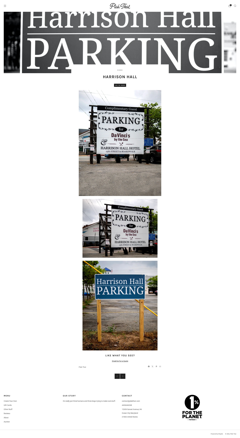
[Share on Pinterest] (156, 366)
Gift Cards (8, 405)
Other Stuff (8, 409)
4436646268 (127, 405)
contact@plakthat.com (131, 401)
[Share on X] (153, 366)
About (6, 418)
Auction (7, 422)
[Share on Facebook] (149, 366)
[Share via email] (160, 366)
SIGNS (120, 70)
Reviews (7, 413)
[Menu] (5, 6)
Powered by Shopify (217, 434)
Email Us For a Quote (120, 361)
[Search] (235, 6)
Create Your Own (10, 401)
